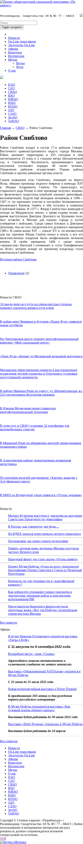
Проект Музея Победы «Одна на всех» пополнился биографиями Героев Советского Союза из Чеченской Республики (45, 570)
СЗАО (12, 113)
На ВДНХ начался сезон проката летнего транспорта (44, 533)
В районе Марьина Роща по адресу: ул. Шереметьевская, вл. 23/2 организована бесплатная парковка (41, 392)
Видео (20, 63)
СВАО (12, 92)
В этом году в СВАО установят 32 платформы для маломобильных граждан (34, 427)
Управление (16, 273)
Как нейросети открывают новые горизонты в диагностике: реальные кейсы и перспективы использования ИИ (40, 595)
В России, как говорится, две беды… (33, 526)
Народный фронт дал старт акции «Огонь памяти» (43, 559)
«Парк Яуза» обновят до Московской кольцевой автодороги (41, 356)
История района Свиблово (18, 259)
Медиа (12, 59)
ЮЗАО (13, 106)
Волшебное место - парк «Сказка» (31, 654)
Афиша (13, 48)
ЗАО (11, 110)
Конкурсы (15, 52)
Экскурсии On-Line (21, 45)
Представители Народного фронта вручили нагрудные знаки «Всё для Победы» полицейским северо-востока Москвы (42, 610)
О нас (12, 70)
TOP (3, 838)
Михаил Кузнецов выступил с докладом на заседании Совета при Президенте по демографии (45, 517)
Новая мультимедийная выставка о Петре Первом (42, 689)
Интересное (16, 56)
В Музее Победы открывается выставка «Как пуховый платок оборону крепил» (39, 708)
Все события (8, 741)
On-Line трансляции (22, 41)
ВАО (11, 95)
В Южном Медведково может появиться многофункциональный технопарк (28, 410)
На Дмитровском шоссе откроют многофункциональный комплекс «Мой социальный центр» (39, 340)
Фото (19, 67)
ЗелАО (12, 117)
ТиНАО (13, 121)
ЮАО (12, 103)
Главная (5, 128)
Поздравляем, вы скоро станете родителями (38, 541)
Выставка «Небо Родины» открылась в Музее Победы (45, 724)
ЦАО (11, 84)
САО (11, 88)
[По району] (41, 5)
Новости (14, 38)
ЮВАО (13, 99)
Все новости (8, 622)
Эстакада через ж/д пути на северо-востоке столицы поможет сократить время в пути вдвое (36, 306)
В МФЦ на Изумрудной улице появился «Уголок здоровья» (41, 495)
